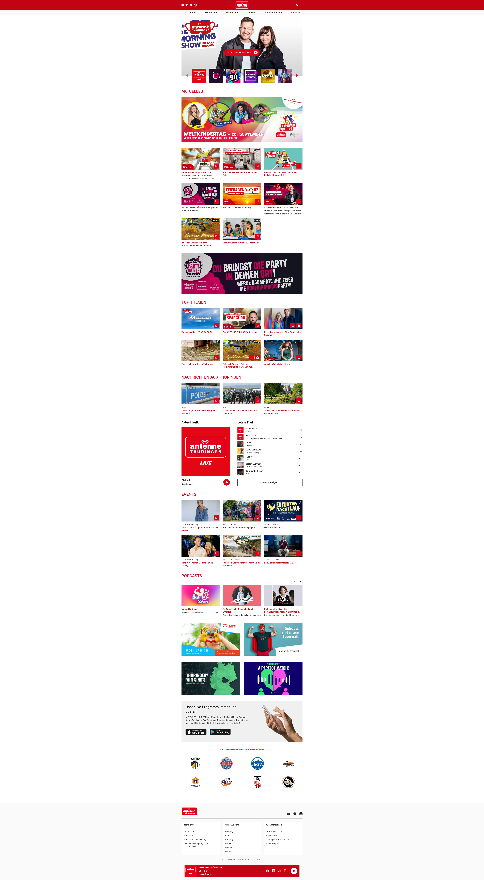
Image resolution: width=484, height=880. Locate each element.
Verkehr (252, 12)
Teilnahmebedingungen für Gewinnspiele (196, 845)
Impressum (189, 831)
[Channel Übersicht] (273, 871)
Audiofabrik (271, 835)
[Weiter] (300, 581)
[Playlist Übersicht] (279, 871)
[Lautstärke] (267, 871)
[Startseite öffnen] (242, 5)
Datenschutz (189, 835)
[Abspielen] (293, 870)
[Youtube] (183, 5)
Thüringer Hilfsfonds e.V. (277, 839)
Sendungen (230, 831)
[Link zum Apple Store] (196, 732)
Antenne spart (272, 843)
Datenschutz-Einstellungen (196, 839)
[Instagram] (187, 5)
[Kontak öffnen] (296, 5)
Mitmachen (211, 12)
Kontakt (228, 851)
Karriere (228, 843)
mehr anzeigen (270, 482)
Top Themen (190, 12)
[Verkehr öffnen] (195, 5)
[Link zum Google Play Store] (220, 732)
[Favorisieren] (285, 871)
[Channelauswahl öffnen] (301, 5)
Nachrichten (232, 12)
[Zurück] (294, 581)
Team (227, 835)
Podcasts (295, 12)
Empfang (229, 839)
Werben (228, 847)
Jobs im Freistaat (274, 831)
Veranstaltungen (273, 12)
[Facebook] (191, 5)
